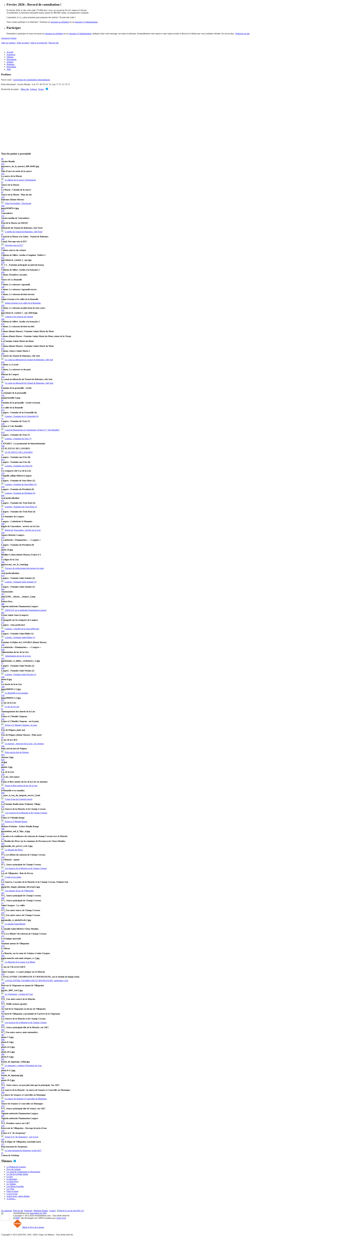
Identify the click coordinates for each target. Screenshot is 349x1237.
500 (2, 1049)
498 (2, 1039)
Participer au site (242, 33)
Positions (10, 64)
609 (2, 668)
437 (2, 348)
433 (2, 362)
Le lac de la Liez (12, 706)
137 (2, 622)
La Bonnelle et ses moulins (16, 693)
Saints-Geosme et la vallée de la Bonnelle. (23, 303)
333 (2, 732)
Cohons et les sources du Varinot (19, 316)
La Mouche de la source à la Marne (20, 962)
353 (2, 599)
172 (2, 343)
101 (2, 372)
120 (2, 423)
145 (2, 197)
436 (2, 319)
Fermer (13, 38)
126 (2, 1130)
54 (2, 951)
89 (2, 682)
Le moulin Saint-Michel (15, 924)
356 (2, 532)
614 (2, 432)
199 (2, 524)
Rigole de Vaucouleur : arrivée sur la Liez (23, 530)
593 (2, 843)
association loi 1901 (38, 1213)
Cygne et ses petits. (13, 877)
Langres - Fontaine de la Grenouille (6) (21, 416)
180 (2, 769)
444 (2, 677)
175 (2, 329)
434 (2, 252)
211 (2, 220)
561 (2, 1059)
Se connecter (6, 1210)
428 (2, 287)
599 (2, 956)
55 (2, 969)
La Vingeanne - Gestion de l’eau (19, 994)
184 (2, 239)
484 (2, 1111)
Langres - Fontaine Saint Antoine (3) (20, 582)
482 (2, 612)
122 (2, 719)
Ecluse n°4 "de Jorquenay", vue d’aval (21, 1137)
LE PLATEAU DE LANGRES (19, 452)
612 (2, 478)
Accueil (10, 52)
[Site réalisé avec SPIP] (16, 1218)
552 (2, 174)
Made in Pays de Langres (33, 1227)
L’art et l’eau (12, 1194)
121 (2, 714)
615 (2, 459)
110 (2, 211)
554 (2, 1068)
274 (2, 1106)
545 (2, 746)
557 (2, 537)
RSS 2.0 (80, 1210)
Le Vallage (11, 1184)
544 (2, 562)
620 (2, 760)
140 (2, 1011)
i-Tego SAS (61, 1218)
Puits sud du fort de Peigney (17, 752)
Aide (9, 69)
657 (2, 700)
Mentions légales (41, 1210)
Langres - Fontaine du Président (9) (20, 493)
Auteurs (10, 62)
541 (2, 658)
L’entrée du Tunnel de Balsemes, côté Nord (23, 232)
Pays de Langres (14, 1169)
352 (2, 788)
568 (2, 988)
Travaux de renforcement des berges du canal (24, 568)
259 (2, 262)
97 (2, 182)
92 (2, 468)
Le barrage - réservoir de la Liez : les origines (24, 743)
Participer (28, 1210)
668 (2, 793)
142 (2, 1126)
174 (2, 334)
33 (2, 234)
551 (2, 164)
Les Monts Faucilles (15, 1186)
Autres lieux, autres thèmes (18, 1196)
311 (2, 862)
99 (2, 159)
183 (2, 225)
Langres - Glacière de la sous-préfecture (22, 629)
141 (2, 941)
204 (2, 974)
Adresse (33, 89)
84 (2, 187)
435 (2, 267)
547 (2, 594)
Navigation (11, 67)
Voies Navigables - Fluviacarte (18, 203)
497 (2, 1035)
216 (2, 473)
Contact (52, 1210)
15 (2, 1153)
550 (2, 695)
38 (2, 441)
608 (2, 631)
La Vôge (10, 1189)
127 (2, 1144)
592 (2, 917)
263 (2, 377)
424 (2, 248)
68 (2, 390)
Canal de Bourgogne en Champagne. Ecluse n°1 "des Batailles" (32, 430)
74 (2, 455)
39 (2, 640)
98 (2, 169)
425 (2, 257)
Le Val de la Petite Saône (17, 1174)
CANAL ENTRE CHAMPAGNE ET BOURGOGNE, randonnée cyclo (36, 980)
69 (2, 400)
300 (2, 908)
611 (2, 500)
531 (2, 297)
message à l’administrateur (86, 22)
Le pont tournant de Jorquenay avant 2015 (23, 1150)
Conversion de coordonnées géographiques (31, 80)
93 (2, 405)
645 (2, 571)
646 (2, 495)
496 (2, 1054)
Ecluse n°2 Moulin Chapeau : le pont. (21, 725)
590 (2, 1016)
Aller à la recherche (38, 43)
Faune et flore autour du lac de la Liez (21, 785)
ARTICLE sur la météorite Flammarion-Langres (25, 610)
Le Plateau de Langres (16, 1167)
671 (2, 514)
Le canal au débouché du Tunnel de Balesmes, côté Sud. (29, 383)
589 (2, 1092)
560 (2, 1073)
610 (2, 575)
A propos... (11, 1199)
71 (2, 663)
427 (2, 282)
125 (2, 824)
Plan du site (54, 43)
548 (2, 446)
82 (2, 584)
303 (2, 1025)
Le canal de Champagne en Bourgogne (23, 1172)
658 (2, 650)
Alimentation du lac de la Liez (18, 656)
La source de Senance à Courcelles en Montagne (26, 1099)
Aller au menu (23, 43)
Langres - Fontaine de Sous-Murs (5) (21, 484)
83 (2, 192)
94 (2, 277)
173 (2, 339)
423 (2, 801)
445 (2, 547)
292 (2, 879)
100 (2, 206)
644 (2, 589)
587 (2, 1101)
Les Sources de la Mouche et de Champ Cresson (26, 813)
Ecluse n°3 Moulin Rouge (16, 821)
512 (2, 926)
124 (2, 815)
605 (2, 764)
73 (2, 419)
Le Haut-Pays (12, 1181)
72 (2, 509)
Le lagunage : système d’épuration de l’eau (23, 1065)
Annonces (5, 38)
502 (2, 1078)
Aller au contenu (8, 43)
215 (2, 871)
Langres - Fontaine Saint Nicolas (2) (20, 674)
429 (2, 292)
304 (2, 996)
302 (2, 931)
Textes (41, 89)
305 (2, 1030)
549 (2, 687)
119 (2, 552)
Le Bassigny (12, 1179)
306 (2, 829)
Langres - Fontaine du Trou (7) (18, 438)
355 (2, 617)
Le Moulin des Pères (14, 850)
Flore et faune (12, 1191)
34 (2, 737)
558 (2, 645)
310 (2, 913)
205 (2, 1139)
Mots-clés (25, 89)
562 (2, 310)
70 (2, 385)
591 (2, 806)
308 (2, 898)
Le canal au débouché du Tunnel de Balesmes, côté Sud (29, 360)
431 (2, 324)
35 (2, 964)
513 (2, 839)
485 (2, 1116)
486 (2, 604)
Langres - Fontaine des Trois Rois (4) (21, 507)
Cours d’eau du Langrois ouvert (18, 799)
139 (2, 1006)
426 (2, 272)
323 (2, 727)
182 (2, 353)
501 (2, 1044)
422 (2, 834)
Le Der (10, 1176)
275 (2, 1083)
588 (2, 1087)
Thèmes (10, 57)
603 (2, 755)
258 (2, 774)
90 (2, 557)
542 (2, 395)
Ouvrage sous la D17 (14, 245)
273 (2, 1121)
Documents (11, 59)
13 (2, 903)
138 (2, 983)
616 (2, 487)
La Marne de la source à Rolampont (20, 180)
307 (2, 893)
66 (2, 519)
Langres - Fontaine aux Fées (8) (18, 466)
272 (2, 1001)
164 (2, 857)
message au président (60, 22)
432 (2, 367)
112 (2, 215)
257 (2, 936)
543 (2, 779)
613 (2, 410)
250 (2, 946)
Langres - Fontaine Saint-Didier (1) (20, 637)
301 (2, 852)
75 (2, 542)
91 (2, 709)
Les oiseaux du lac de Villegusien (19, 891)
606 (2, 884)
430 (2, 305)
